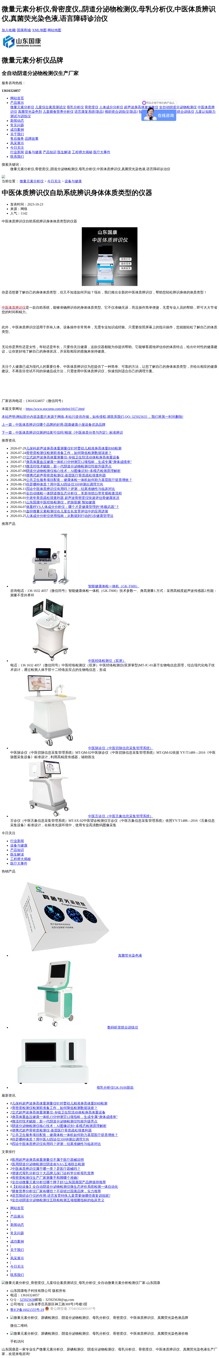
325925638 (27, 1299)
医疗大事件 (101, 152)
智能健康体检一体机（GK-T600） (113, 586)
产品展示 (17, 102)
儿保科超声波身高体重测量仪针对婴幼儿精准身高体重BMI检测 (73, 448)
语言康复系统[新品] (89, 111)
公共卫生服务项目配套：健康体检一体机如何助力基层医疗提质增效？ (79, 480)
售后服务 (17, 138)
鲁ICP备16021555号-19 (27, 1310)
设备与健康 (33, 152)
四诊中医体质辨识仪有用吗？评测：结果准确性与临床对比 (70, 489)
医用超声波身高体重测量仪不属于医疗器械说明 (48, 1159)
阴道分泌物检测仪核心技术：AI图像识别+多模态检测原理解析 (73, 471)
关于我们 (17, 134)
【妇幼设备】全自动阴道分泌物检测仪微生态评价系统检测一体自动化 (65, 1186)
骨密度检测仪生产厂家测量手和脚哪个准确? (45, 1177)
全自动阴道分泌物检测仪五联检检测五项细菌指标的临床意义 (58, 1200)
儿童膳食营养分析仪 (58, 111)
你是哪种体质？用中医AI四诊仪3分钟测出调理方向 (64, 484)
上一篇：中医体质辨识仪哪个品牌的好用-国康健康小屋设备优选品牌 (53, 424)
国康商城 (24, 30)
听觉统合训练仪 (182, 111)
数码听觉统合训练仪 (122, 1027)
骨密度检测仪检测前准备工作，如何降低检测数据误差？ (69, 453)
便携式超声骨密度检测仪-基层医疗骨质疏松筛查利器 (66, 475)
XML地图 (39, 30)
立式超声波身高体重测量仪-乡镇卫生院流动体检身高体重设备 (73, 457)
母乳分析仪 (75, 107)
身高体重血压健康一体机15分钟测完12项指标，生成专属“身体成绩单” (79, 462)
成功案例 (17, 129)
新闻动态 (17, 120)
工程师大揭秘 (82, 152)
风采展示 (17, 143)
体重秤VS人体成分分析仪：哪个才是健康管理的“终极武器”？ (72, 507)
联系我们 (17, 156)
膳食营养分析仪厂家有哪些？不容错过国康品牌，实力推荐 (56, 1191)
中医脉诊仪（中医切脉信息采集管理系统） (120, 748)
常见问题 (17, 125)
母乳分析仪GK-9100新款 (115, 1087)
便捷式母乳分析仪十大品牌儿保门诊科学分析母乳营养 (53, 1173)
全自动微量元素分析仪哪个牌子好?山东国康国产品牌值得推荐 (59, 1182)
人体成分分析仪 (111, 107)
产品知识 (49, 152)
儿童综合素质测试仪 (50, 107)
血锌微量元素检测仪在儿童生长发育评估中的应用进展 (67, 511)
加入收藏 (8, 30)
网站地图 (54, 30)
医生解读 (64, 152)
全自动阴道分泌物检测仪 (178, 107)
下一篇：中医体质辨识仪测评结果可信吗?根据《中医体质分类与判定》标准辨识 (62, 432)
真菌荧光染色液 (130, 955)
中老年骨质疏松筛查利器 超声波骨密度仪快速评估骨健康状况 (72, 498)
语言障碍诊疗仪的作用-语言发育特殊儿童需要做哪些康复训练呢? (61, 1195)
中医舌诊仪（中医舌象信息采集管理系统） (120, 816)
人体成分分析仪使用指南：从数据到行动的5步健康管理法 (69, 516)
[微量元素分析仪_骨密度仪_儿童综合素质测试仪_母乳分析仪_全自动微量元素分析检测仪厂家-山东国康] (22, 49)
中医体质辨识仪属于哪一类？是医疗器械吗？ (46, 1168)
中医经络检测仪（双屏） (107, 661)
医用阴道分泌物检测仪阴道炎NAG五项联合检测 (48, 1164)
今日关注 (17, 147)
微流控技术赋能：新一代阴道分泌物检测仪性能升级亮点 (69, 466)
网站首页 (17, 98)
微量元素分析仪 (22, 107)
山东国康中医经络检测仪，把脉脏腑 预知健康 (60, 502)
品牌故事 (31, 138)
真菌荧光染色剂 (30, 111)
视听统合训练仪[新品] (121, 111)
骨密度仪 (91, 107)
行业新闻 (17, 152)
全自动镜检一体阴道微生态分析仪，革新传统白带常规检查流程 (74, 493)
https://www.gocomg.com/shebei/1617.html (55, 409)
